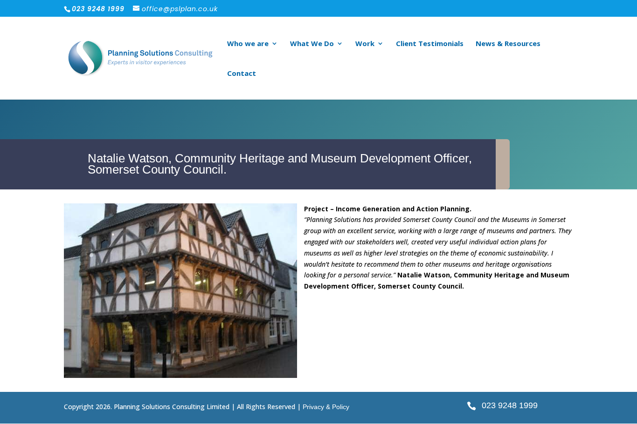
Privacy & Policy (326, 407)
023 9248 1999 (510, 405)
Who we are (248, 44)
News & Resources (508, 44)
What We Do (312, 44)
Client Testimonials (430, 44)
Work (364, 44)
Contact (241, 74)
